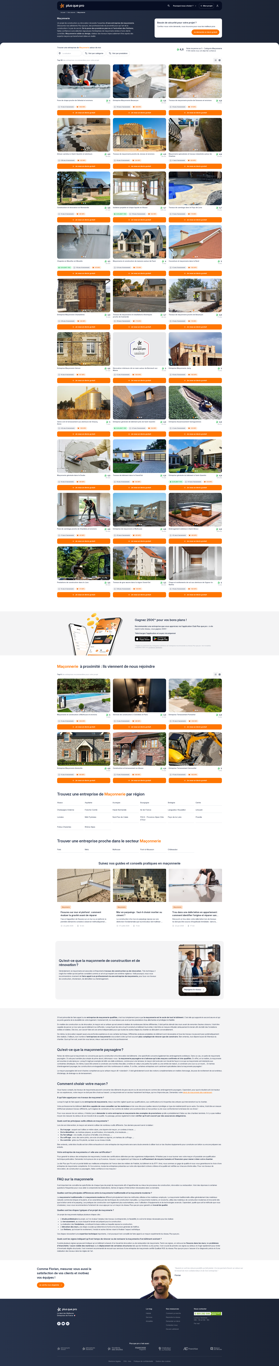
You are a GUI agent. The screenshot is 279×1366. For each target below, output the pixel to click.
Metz (87, 849)
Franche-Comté (91, 810)
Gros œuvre (71, 12)
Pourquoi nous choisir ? (183, 6)
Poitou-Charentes (64, 827)
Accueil (63, 12)
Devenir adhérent (172, 1329)
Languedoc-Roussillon (177, 810)
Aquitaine (88, 803)
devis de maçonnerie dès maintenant (197, 1092)
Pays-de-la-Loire (174, 817)
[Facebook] (59, 1323)
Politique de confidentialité (143, 1361)
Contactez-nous (172, 1325)
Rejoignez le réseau (193, 989)
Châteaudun (172, 849)
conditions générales (155, 647)
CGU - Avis (127, 1361)
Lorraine (60, 817)
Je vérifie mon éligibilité (49, 1285)
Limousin (199, 810)
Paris (59, 849)
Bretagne (171, 803)
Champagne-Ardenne (65, 810)
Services (149, 1317)
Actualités (149, 1321)
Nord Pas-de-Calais (120, 817)
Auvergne (116, 803)
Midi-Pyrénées (90, 817)
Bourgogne (144, 803)
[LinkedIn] (67, 1323)
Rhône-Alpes (90, 827)
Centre (198, 803)
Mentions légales (115, 1361)
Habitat (148, 1313)
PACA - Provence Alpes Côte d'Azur (152, 818)
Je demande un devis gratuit (205, 32)
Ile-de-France (145, 810)
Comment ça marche (173, 1313)
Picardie (199, 817)
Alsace (60, 803)
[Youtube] (63, 1323)
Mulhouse (116, 849)
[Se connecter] (217, 6)
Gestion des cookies (163, 1361)
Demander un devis (173, 1321)
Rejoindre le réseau (173, 1317)
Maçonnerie (66, 907)
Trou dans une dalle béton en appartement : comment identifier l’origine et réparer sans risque (195, 915)
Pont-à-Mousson (147, 849)
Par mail (197, 1323)
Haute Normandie (119, 810)
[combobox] (70, 53)
